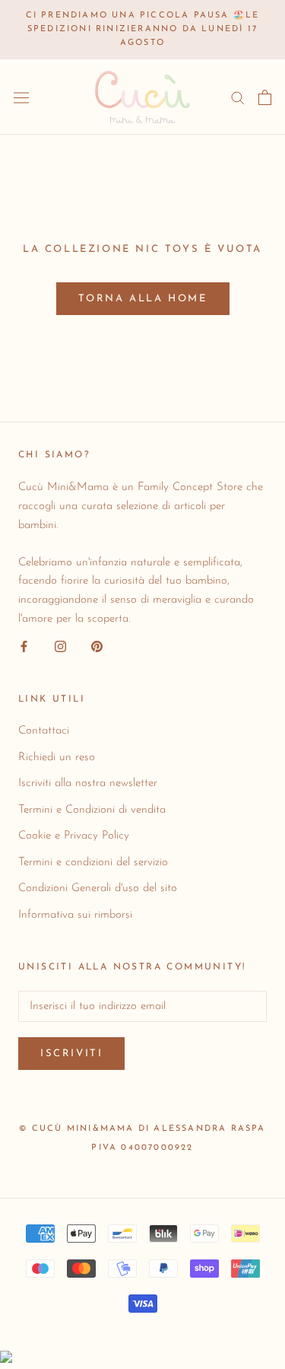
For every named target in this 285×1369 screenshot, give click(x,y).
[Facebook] (24, 647)
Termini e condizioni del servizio (93, 862)
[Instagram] (60, 647)
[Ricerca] (238, 97)
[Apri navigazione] (21, 97)
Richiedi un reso (56, 757)
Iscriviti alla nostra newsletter (87, 783)
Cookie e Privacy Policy (73, 836)
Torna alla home (142, 299)
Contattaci (43, 731)
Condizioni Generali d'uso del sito (97, 888)
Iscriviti (71, 1054)
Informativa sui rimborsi (75, 915)
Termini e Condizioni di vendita (92, 810)
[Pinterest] (97, 647)
